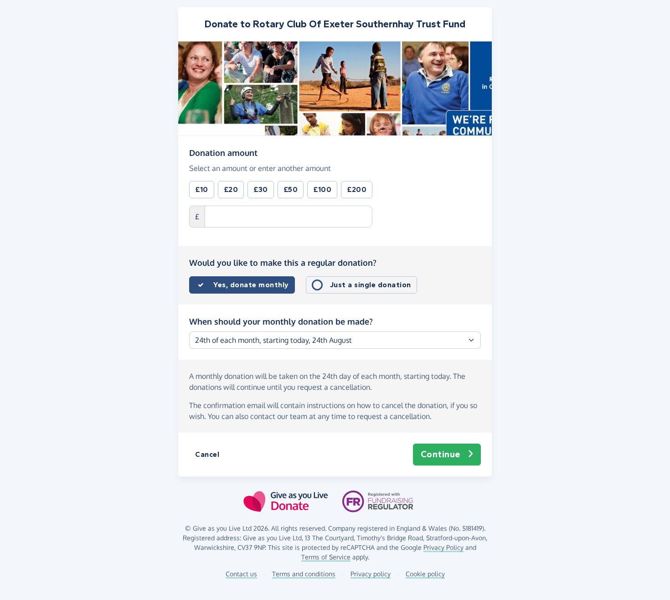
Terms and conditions (303, 574)
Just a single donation (370, 284)
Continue (440, 454)
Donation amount (223, 152)
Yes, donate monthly (251, 284)
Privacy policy (370, 574)
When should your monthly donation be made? (281, 321)
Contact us (241, 574)
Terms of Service (325, 557)
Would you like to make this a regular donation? (282, 263)
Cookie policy (425, 574)
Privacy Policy (443, 547)
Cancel (207, 454)
